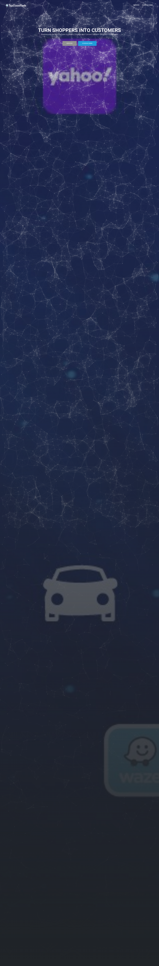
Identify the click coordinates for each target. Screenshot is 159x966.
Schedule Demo (147, 5)
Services (136, 5)
